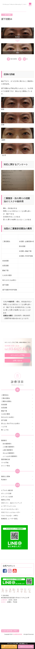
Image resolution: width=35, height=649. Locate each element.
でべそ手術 (4, 462)
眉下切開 (4, 420)
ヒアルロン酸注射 (7, 490)
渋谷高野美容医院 (17, 634)
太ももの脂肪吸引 (8, 453)
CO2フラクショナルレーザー (10, 512)
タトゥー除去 (5, 465)
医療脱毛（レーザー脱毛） (10, 518)
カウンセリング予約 (17, 355)
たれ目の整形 (5, 414)
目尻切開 (4, 407)
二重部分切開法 (6, 401)
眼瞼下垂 (4, 411)
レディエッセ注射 (7, 496)
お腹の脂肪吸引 (8, 450)
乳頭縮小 (4, 479)
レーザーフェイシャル (8, 506)
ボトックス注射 (6, 493)
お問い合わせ (17, 360)
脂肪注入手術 (5, 500)
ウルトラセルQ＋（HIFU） (10, 515)
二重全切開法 (5, 398)
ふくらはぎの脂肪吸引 (10, 456)
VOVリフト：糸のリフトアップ (11, 503)
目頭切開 (4, 404)
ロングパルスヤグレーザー (10, 509)
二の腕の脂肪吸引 (8, 447)
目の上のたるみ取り (7, 417)
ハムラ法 (4, 426)
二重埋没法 (4, 395)
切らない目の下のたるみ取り (10, 423)
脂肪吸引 (4, 440)
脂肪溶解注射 (5, 459)
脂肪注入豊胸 (5, 476)
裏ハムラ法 (4, 430)
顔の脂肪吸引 (7, 443)
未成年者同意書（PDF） (10, 631)
